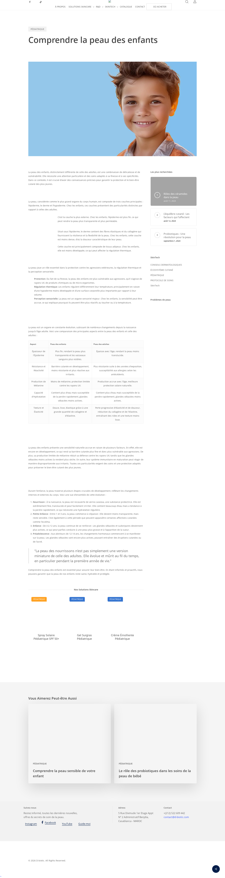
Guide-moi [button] (84, 823)
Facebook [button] (50, 822)
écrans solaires (160, 353)
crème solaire (159, 308)
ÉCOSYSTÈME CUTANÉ (161, 269)
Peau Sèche (177, 321)
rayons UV (180, 340)
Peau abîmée (178, 308)
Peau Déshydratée (161, 314)
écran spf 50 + (172, 346)
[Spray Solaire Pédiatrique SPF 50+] (46, 612)
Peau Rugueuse (184, 314)
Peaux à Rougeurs (161, 334)
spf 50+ (156, 346)
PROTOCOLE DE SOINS (161, 280)
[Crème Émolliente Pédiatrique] (122, 612)
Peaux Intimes (159, 327)
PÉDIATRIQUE (37, 29)
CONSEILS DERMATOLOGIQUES (166, 264)
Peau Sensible (159, 321)
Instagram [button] (31, 823)
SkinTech (155, 285)
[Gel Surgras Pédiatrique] (84, 612)
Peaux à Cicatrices (181, 327)
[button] (112, 876)
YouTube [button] (67, 823)
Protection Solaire (161, 340)
